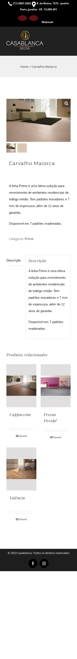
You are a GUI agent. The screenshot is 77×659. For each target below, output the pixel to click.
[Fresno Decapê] (56, 385)
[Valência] (21, 468)
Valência (17, 497)
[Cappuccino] (21, 385)
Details (23, 436)
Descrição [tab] (13, 260)
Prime (29, 239)
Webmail (47, 22)
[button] (66, 103)
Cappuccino (20, 414)
